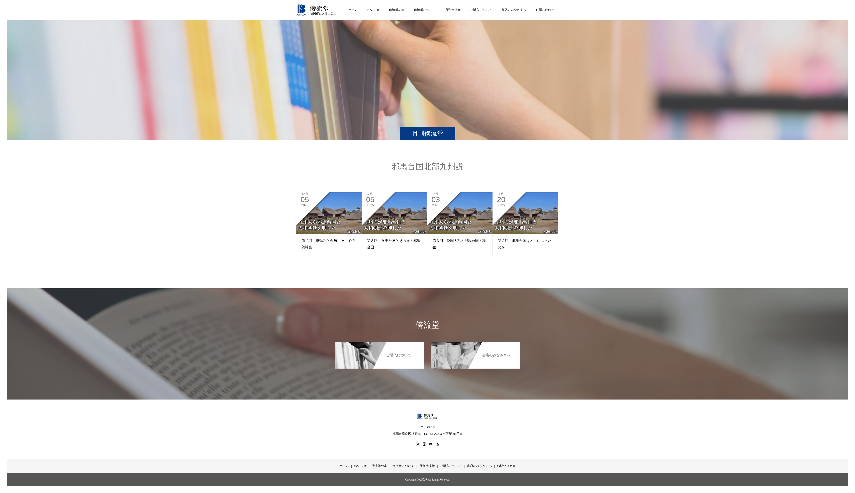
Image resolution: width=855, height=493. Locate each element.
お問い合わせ (544, 10)
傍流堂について (425, 10)
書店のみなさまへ (513, 10)
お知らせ (373, 10)
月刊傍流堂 (453, 10)
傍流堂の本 (397, 10)
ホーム (353, 10)
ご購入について (481, 10)
